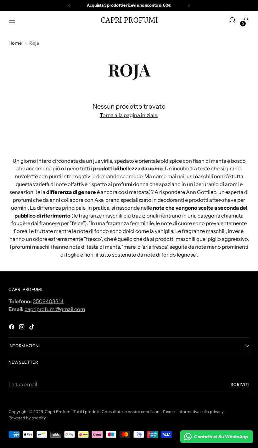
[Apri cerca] (232, 20)
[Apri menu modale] (11, 20)
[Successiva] (189, 5)
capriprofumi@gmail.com (55, 309)
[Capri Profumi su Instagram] (22, 328)
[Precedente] (69, 5)
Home (15, 43)
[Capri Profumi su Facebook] (12, 328)
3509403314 (48, 301)
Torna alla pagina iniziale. (129, 115)
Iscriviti (239, 384)
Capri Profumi (58, 411)
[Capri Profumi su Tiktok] (32, 328)
